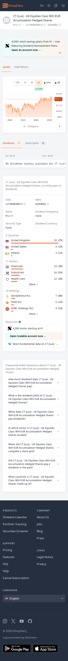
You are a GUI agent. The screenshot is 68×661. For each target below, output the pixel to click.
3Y (32, 82)
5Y (38, 83)
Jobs (39, 524)
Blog (40, 531)
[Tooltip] (19, 322)
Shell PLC (16, 302)
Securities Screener (15, 531)
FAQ (5, 564)
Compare (33, 126)
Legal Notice (45, 557)
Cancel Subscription (16, 578)
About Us (43, 517)
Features (8, 557)
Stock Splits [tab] (34, 143)
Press (40, 538)
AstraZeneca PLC (21, 295)
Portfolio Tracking (15, 524)
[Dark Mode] (49, 5)
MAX (48, 82)
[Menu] (63, 5)
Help (6, 571)
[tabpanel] (34, 104)
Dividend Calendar (15, 517)
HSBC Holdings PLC (22, 308)
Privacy (41, 564)
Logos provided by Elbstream (20, 637)
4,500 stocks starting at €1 (28, 328)
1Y (25, 82)
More (32, 284)
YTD (18, 82)
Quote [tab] (6, 67)
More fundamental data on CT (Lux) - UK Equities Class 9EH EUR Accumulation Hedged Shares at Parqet (36, 344)
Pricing (7, 550)
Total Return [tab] (21, 67)
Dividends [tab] (11, 143)
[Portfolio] (56, 5)
